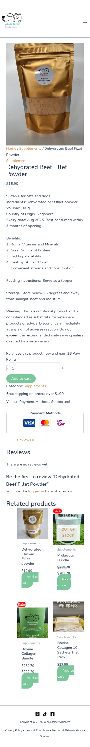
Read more (64, 582)
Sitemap (45, 736)
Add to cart (21, 378)
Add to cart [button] (30, 579)
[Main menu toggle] (85, 21)
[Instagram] (37, 714)
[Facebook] (52, 714)
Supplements (30, 148)
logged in (36, 491)
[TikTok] (45, 714)
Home (11, 148)
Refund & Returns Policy (68, 730)
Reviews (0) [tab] (27, 439)
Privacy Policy (13, 730)
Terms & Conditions (37, 730)
